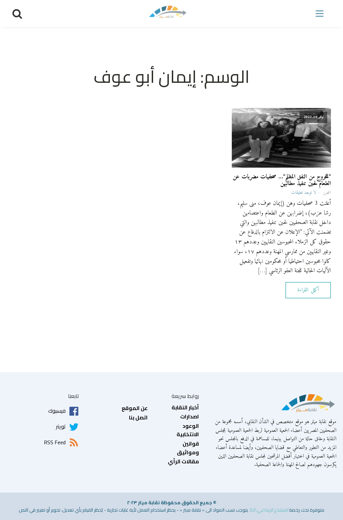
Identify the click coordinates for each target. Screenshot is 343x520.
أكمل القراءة (308, 290)
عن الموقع (135, 408)
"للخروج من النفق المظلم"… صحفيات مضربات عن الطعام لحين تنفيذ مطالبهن (282, 180)
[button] (17, 13)
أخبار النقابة (185, 407)
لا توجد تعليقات (303, 192)
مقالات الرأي (183, 461)
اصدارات (189, 416)
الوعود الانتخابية (188, 430)
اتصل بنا (138, 417)
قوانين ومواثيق (188, 448)
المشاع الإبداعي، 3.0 (268, 510)
